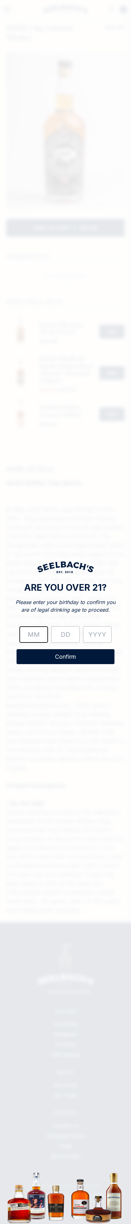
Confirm (65, 656)
